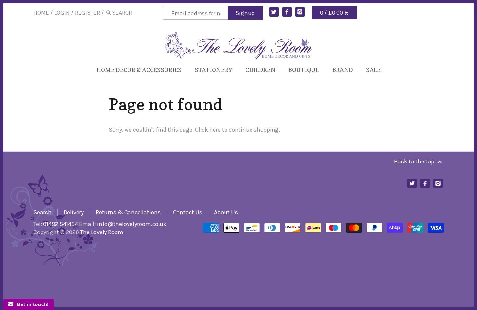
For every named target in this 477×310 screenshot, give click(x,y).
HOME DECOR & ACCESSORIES (139, 69)
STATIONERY (213, 69)
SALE (373, 69)
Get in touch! (31, 304)
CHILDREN (260, 69)
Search (42, 212)
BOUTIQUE (303, 69)
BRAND (342, 69)
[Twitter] (274, 12)
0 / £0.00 (332, 12)
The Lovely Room (101, 232)
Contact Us (187, 212)
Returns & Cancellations (128, 212)
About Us (226, 212)
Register (87, 12)
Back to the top (414, 161)
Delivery (74, 212)
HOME (41, 12)
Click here (208, 129)
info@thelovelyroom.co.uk (131, 224)
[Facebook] (287, 12)
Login (62, 12)
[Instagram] (300, 12)
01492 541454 (60, 224)
